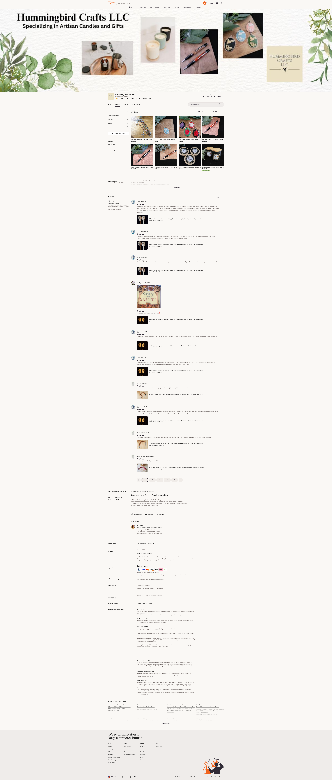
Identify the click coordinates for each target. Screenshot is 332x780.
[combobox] (159, 3)
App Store (114, 768)
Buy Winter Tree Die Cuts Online (146, 707)
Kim (138, 201)
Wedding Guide (187, 7)
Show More (166, 723)
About (126, 104)
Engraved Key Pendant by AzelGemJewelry (208, 714)
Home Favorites (154, 7)
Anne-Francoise (141, 456)
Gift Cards (198, 7)
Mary (138, 432)
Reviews (117, 104)
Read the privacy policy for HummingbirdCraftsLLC (150, 595)
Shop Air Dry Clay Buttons (174, 721)
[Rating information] (116, 98)
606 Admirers (111, 144)
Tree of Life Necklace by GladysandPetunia (207, 707)
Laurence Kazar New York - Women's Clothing (149, 721)
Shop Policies (136, 104)
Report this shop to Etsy (114, 150)
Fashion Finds (166, 7)
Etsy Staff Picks (142, 7)
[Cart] (221, 3)
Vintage (177, 7)
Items (109, 104)
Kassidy (139, 283)
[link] (139, 480)
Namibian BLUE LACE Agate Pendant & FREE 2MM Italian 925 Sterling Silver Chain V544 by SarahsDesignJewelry (210, 710)
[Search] (205, 3)
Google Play (127, 768)
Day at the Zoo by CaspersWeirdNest (147, 709)
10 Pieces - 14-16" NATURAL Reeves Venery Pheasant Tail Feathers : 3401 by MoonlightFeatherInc (119, 708)
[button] (206, 96)
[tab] (118, 112)
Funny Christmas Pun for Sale (204, 721)
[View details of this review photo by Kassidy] (149, 296)
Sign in (211, 3)
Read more (176, 187)
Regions (221, 776)
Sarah (138, 383)
